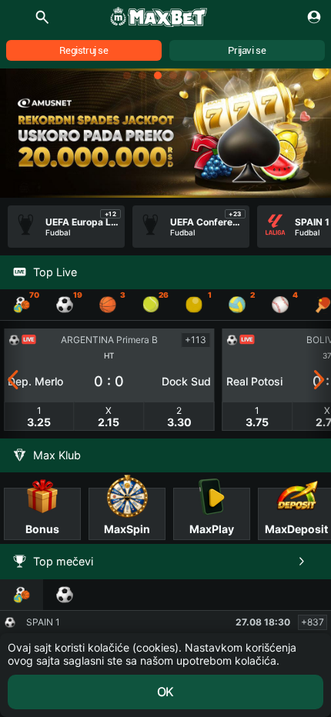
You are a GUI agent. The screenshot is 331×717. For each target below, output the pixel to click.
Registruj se (83, 50)
